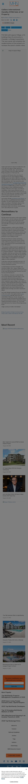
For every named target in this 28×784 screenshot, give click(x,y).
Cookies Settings (14, 781)
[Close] (26, 769)
